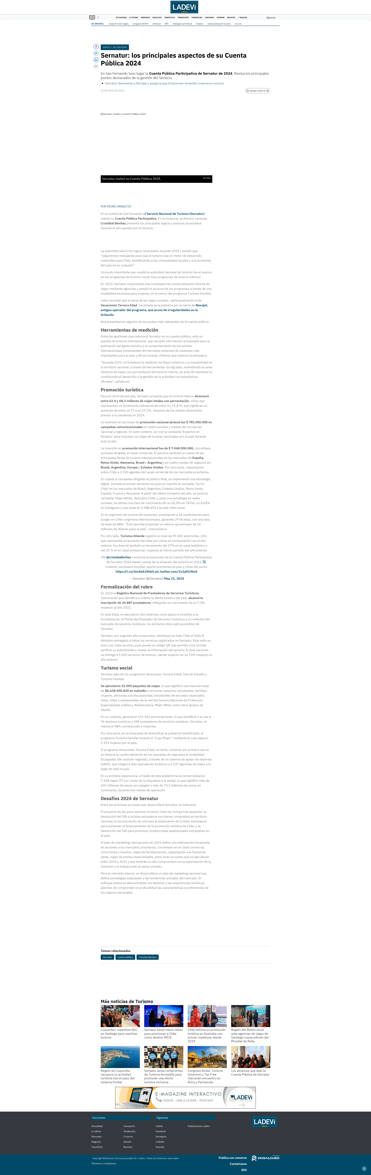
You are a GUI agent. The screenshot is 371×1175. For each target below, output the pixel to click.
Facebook (161, 1131)
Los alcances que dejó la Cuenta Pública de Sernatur (250, 1072)
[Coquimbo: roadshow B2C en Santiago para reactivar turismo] (120, 1016)
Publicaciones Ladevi (199, 1126)
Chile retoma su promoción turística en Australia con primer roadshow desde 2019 (206, 1035)
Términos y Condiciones (103, 1163)
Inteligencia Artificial (182, 23)
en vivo (238, 23)
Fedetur (199, 23)
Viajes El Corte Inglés (119, 23)
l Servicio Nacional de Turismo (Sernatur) (174, 213)
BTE (167, 23)
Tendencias (196, 17)
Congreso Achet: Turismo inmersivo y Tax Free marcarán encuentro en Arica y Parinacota (205, 1076)
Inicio (106, 47)
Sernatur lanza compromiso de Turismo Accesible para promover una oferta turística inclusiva (163, 1076)
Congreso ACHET (140, 23)
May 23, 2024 (174, 578)
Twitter (159, 1126)
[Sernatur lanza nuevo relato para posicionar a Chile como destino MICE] (163, 1016)
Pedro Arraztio (119, 206)
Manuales (145, 17)
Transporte (183, 17)
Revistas (231, 17)
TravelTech (169, 17)
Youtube (160, 1146)
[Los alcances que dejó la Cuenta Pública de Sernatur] (250, 1057)
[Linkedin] (96, 59)
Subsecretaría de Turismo (219, 23)
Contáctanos (238, 1164)
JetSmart (156, 23)
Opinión (220, 17)
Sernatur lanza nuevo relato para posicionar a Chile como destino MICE (163, 1033)
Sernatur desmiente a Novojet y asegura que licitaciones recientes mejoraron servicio (164, 83)
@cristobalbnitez (118, 557)
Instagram (161, 1136)
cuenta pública (125, 957)
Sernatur (107, 957)
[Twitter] (96, 53)
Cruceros (209, 17)
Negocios (157, 17)
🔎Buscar (242, 17)
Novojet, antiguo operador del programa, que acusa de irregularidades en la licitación (154, 310)
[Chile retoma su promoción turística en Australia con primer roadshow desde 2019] (207, 1016)
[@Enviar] (96, 66)
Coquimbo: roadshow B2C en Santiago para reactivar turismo (119, 1033)
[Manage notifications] (364, 1168)
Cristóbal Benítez (148, 957)
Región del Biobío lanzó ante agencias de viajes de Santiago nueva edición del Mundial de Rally (250, 1035)
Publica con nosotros (233, 1158)
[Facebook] (96, 46)
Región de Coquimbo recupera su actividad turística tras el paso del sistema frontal (117, 1076)
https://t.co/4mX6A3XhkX (135, 571)
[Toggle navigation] (97, 17)
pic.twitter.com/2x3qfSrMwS (176, 571)
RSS (244, 1170)
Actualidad (121, 17)
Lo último (133, 17)
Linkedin (160, 1141)
